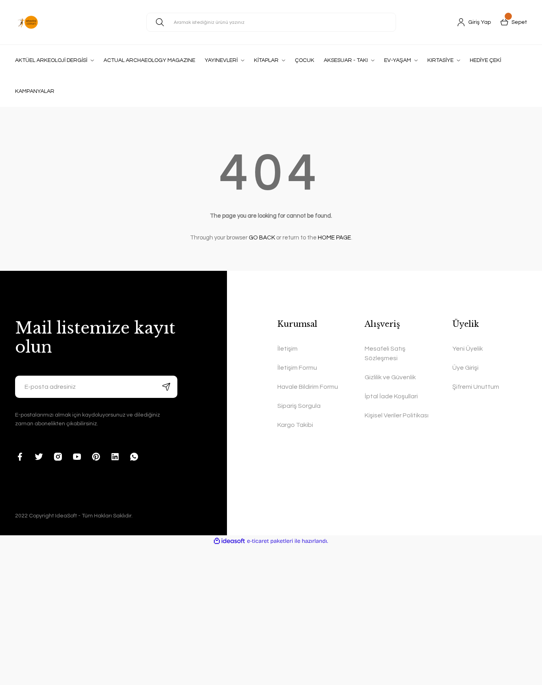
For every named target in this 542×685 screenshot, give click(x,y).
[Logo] (27, 22)
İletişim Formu (297, 368)
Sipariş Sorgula (299, 406)
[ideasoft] (229, 541)
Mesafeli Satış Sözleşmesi (385, 353)
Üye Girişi (465, 368)
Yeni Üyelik (467, 348)
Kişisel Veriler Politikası (397, 415)
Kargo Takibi (295, 425)
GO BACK (262, 238)
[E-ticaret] (270, 541)
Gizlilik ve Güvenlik (390, 377)
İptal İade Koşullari (391, 396)
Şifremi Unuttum (475, 387)
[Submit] (166, 387)
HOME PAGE (334, 238)
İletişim (287, 348)
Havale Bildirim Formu (307, 387)
